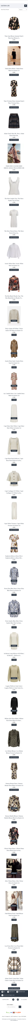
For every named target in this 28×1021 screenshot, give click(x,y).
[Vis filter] (25, 6)
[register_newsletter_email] (20, 1007)
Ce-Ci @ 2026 (24, 999)
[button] (13, 999)
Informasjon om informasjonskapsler (9, 1019)
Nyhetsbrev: (10, 1004)
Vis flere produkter (14, 988)
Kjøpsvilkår (5, 999)
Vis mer (14, 334)
